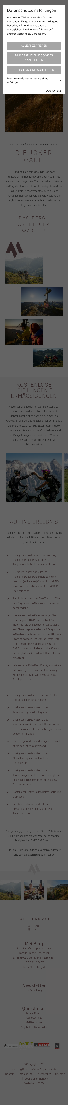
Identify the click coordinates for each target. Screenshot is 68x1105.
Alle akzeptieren (34, 45)
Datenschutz (53, 90)
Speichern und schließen (34, 70)
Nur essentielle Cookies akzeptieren (34, 58)
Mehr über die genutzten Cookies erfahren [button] (27, 80)
